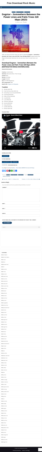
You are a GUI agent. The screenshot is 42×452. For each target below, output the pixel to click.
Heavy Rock (5, 336)
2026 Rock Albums (6, 257)
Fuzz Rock (4, 317)
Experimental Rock (6, 307)
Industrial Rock (5, 341)
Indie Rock (4, 338)
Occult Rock (5, 370)
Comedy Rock (5, 281)
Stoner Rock (5, 420)
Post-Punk (4, 384)
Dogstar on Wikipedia (13, 84)
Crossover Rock (5, 286)
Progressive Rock (6, 386)
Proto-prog (5, 389)
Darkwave (4, 290)
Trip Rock (4, 432)
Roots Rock (5, 405)
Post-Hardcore (5, 382)
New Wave (4, 362)
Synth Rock (5, 429)
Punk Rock (4, 394)
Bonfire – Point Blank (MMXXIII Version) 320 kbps (22, 167)
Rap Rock (4, 396)
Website (4, 213)
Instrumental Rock (6, 343)
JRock (4, 350)
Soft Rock (4, 413)
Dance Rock (5, 288)
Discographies (5, 302)
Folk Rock (4, 310)
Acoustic (4, 259)
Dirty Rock (4, 300)
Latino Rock (5, 353)
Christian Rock (5, 276)
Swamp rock (5, 425)
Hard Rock (4, 329)
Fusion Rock (5, 314)
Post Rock (4, 377)
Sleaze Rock (5, 410)
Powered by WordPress (17, 450)
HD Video (4, 334)
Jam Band (4, 346)
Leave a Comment (6, 176)
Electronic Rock (5, 305)
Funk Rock (4, 312)
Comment (4, 187)
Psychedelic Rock (6, 391)
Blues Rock (5, 274)
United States (31, 174)
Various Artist (5, 439)
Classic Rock (5, 278)
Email (3, 208)
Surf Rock (4, 422)
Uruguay (4, 437)
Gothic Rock (5, 324)
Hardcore (4, 331)
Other (4, 372)
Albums (8, 174)
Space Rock (5, 418)
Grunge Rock (21, 174)
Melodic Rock (5, 358)
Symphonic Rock (5, 427)
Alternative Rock (14, 174)
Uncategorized (5, 434)
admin (25, 22)
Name (3, 203)
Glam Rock (4, 322)
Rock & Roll (5, 401)
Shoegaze (4, 408)
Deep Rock (5, 295)
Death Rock (5, 293)
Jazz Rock (4, 348)
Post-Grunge (5, 379)
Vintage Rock (5, 442)
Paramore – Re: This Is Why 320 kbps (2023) (30, 179)
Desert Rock (5, 298)
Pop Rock (4, 374)
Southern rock (5, 415)
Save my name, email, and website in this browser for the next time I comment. (19, 219)
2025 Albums (5, 254)
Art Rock (4, 271)
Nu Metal (4, 367)
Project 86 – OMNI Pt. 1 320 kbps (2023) (11, 179)
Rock (3, 398)
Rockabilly (4, 403)
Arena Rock (5, 269)
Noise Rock (5, 365)
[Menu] (1, 7)
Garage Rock (5, 319)
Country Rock (5, 283)
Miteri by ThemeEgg (25, 450)
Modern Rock (5, 360)
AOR (3, 266)
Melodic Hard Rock (6, 355)
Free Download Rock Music (21, 3)
